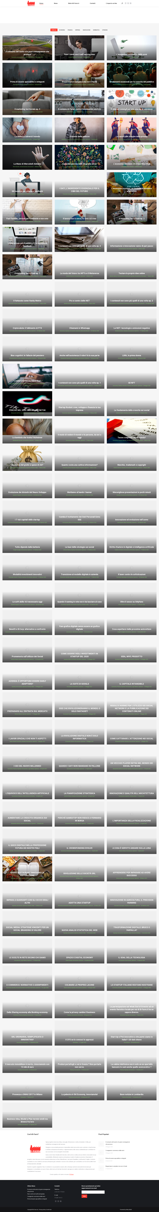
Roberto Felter (80, 112)
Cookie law (49, 1209)
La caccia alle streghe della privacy (131, 136)
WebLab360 (129, 1209)
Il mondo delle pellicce (80, 136)
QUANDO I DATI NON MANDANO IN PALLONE (79, 766)
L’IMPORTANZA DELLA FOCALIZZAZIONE (132, 821)
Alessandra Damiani (65, 358)
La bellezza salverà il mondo (27, 136)
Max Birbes (81, 413)
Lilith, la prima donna (131, 355)
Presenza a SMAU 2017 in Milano (27, 1094)
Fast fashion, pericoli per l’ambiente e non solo (27, 218)
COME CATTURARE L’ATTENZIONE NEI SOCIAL (131, 738)
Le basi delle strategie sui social (79, 547)
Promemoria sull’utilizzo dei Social (27, 656)
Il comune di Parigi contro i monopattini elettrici (79, 109)
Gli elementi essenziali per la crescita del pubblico (131, 82)
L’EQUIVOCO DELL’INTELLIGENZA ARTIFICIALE (27, 793)
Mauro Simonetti (76, 440)
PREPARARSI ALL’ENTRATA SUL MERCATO (27, 711)
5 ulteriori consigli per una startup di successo (132, 109)
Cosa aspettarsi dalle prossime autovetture (131, 629)
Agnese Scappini (17, 495)
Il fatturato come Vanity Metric (27, 301)
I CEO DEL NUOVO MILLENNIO (27, 766)
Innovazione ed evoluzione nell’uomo (131, 520)
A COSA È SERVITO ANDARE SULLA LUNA (132, 848)
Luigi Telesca (135, 686)
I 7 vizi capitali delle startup (27, 520)
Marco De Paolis (73, 522)
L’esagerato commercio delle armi (131, 54)
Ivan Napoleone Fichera (28, 276)
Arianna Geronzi (65, 139)
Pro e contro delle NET (79, 301)
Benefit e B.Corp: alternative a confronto (27, 629)
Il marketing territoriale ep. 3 (27, 109)
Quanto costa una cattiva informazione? (80, 465)
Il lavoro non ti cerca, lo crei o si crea (79, 218)
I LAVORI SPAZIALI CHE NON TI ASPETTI (27, 738)
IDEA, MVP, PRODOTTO (131, 656)
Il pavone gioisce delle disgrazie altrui (79, 164)
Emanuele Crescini (17, 522)
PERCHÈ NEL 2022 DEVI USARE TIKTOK (27, 410)
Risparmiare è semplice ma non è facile (79, 82)
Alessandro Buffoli (15, 413)
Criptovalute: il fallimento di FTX (27, 328)
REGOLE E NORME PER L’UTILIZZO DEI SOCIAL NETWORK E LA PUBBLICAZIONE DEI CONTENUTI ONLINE (131, 708)
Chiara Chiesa (13, 741)
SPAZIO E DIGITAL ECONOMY (79, 957)
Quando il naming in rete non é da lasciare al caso (79, 602)
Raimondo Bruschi (140, 139)
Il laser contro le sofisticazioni (131, 574)
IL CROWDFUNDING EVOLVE (79, 848)
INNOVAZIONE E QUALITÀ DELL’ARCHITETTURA (131, 793)
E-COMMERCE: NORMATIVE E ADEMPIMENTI (27, 985)
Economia (62, 30)
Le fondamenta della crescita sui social (131, 410)
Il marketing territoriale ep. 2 (132, 218)
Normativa (96, 30)
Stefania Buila (133, 796)
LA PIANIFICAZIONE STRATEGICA (79, 793)
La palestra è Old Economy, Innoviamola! (79, 1094)
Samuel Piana (31, 112)
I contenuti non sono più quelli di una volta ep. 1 (79, 383)
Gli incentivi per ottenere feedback (27, 191)
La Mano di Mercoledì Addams (27, 164)
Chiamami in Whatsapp (79, 328)
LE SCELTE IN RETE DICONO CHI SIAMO (27, 957)
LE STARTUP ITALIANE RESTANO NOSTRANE (132, 985)
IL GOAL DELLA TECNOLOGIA (131, 957)
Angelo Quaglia (17, 549)
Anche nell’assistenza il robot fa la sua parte (79, 355)
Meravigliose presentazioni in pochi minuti (132, 492)
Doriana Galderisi (72, 57)
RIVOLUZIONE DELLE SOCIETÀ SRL (79, 873)
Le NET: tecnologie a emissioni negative (132, 328)
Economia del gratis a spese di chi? (27, 465)
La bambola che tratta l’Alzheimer (27, 437)
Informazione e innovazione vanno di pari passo (131, 246)
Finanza (70, 30)
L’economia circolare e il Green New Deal (131, 164)
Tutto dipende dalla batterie (27, 547)
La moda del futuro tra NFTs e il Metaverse (79, 273)
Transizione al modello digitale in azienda (79, 574)
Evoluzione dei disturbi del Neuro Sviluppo (27, 492)
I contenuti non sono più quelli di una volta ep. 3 (79, 246)
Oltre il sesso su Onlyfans (131, 602)
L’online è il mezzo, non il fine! (27, 381)
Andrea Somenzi (68, 303)
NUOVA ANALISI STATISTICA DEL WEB (79, 930)
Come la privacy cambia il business (79, 1012)
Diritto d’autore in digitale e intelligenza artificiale (131, 547)
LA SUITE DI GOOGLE (79, 684)
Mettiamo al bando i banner (79, 492)
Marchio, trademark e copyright (131, 465)
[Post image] (101, 1144)
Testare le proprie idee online (132, 273)
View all (54, 30)
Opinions (104, 30)
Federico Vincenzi (122, 385)
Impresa (77, 30)
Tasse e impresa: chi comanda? (132, 437)
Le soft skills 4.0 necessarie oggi (27, 602)
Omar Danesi (76, 768)
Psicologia (79, 57)
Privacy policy (42, 1209)
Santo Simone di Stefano (29, 796)
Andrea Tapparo (118, 112)
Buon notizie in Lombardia (131, 1094)
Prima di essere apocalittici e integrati (27, 82)
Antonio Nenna (116, 84)
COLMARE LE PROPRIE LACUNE (79, 985)
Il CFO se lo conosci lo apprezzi (79, 1040)
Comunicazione (23, 84)
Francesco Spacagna (68, 194)
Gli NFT (131, 383)
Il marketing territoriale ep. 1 (27, 273)
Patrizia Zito (29, 139)
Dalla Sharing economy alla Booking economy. (27, 1012)
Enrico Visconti (73, 84)
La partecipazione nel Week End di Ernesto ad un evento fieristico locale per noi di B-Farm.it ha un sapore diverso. (132, 1009)
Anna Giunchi (16, 84)
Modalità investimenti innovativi (27, 574)
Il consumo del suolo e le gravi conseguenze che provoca (118, 1143)
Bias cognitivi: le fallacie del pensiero (27, 355)
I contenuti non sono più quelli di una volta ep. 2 (131, 301)
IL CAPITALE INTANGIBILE (131, 684)
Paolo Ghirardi (31, 57)
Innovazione (86, 30)
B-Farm (72, 1174)
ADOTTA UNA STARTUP (79, 903)
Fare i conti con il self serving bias (79, 54)
